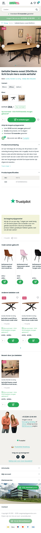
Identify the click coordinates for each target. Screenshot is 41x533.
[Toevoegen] (4, 282)
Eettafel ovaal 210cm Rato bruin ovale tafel (9, 319)
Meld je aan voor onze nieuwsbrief (20, 461)
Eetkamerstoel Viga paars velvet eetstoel (23, 266)
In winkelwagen (23, 120)
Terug (5, 23)
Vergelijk (7, 238)
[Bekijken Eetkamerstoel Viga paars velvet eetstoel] (23, 256)
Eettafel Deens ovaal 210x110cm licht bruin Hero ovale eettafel (9, 383)
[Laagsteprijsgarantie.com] (14, 3)
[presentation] (3, 46)
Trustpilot (26, 138)
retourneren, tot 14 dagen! (15, 131)
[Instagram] (18, 456)
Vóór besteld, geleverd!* (17, 128)
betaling (32, 422)
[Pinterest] (23, 456)
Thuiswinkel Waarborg (22, 447)
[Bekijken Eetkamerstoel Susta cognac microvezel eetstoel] (8, 256)
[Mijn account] (31, 3)
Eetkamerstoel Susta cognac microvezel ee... (7, 266)
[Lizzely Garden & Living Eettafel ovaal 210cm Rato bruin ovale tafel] (10, 305)
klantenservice (27, 426)
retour (24, 424)
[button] (15, 65)
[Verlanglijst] (35, 3)
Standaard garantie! (15, 133)
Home (11, 23)
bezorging (25, 422)
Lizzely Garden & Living (13, 79)
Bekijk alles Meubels (29, 79)
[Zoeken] (37, 9)
